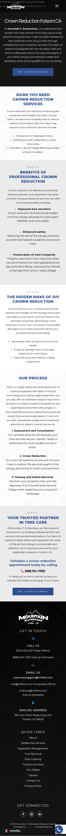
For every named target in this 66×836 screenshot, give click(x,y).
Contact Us (33, 780)
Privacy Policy (33, 786)
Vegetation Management (33, 748)
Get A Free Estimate (33, 71)
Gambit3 (30, 827)
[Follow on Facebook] (23, 814)
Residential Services (33, 743)
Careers (33, 775)
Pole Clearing (33, 759)
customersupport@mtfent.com (33, 677)
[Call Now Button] (58, 829)
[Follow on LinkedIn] (39, 814)
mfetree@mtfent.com (33, 690)
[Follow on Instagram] (31, 814)
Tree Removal (33, 753)
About (33, 737)
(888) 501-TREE (35, 571)
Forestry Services (33, 764)
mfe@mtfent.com (22, 684)
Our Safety (33, 769)
